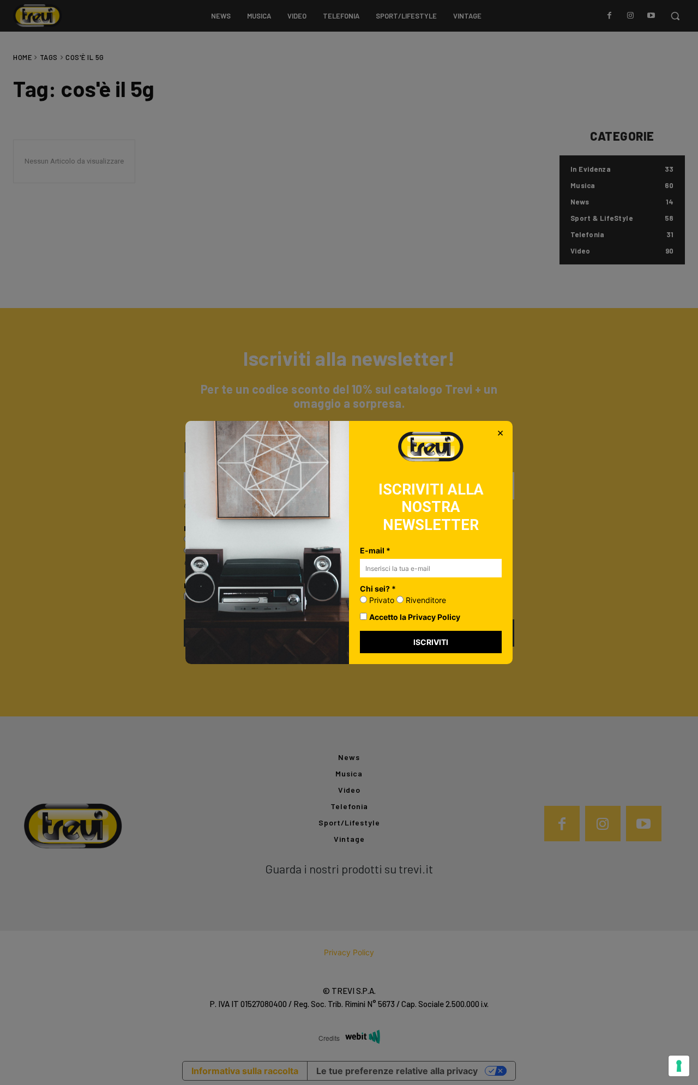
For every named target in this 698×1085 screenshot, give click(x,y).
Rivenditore (425, 600)
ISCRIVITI (430, 642)
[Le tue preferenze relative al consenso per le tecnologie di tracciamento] (679, 1066)
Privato (380, 600)
